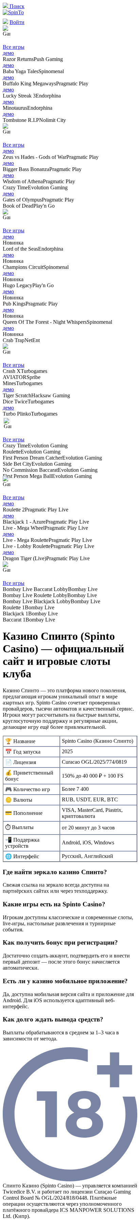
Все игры (13, 47)
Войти (17, 22)
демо (8, 53)
